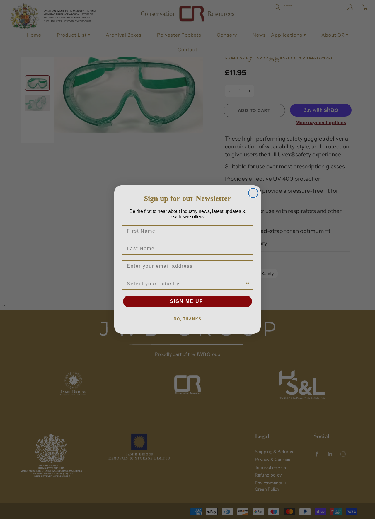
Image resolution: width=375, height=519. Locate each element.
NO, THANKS (188, 319)
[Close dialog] (253, 193)
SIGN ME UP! (187, 301)
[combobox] (186, 283)
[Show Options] (247, 283)
